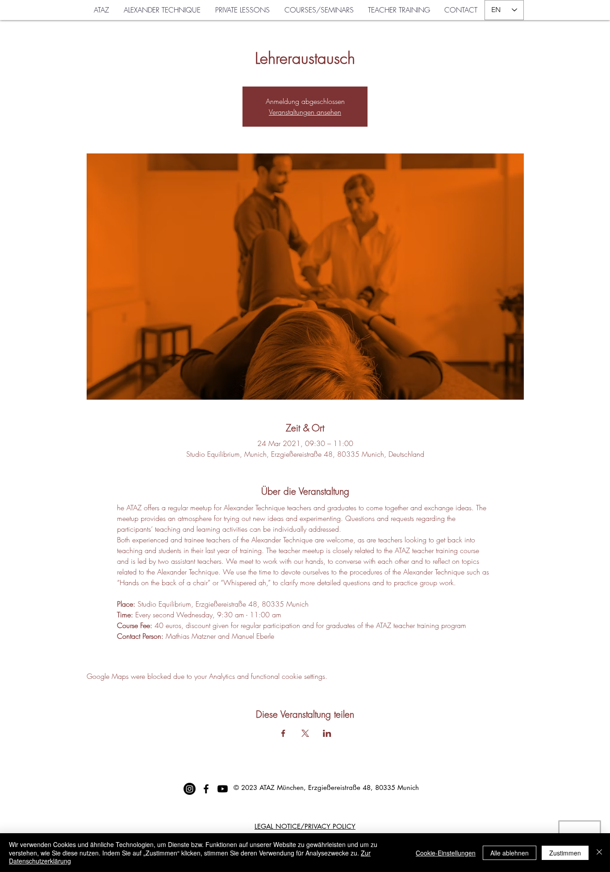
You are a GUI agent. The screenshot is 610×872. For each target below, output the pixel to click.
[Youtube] (223, 789)
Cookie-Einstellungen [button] (446, 852)
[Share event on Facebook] (283, 733)
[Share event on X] (305, 733)
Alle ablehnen (509, 852)
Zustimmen (565, 852)
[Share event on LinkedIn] (327, 733)
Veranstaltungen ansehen (305, 112)
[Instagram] (190, 789)
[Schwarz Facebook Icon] (206, 789)
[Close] (599, 852)
